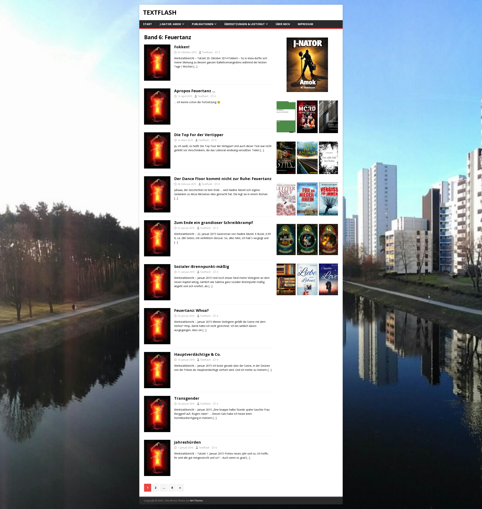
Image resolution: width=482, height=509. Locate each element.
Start (147, 24)
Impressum (305, 24)
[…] (195, 66)
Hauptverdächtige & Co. (197, 354)
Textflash (207, 52)
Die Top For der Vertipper (198, 134)
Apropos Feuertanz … (194, 90)
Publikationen (202, 24)
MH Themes (196, 500)
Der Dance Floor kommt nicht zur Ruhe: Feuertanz (223, 178)
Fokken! (181, 46)
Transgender (186, 398)
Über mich (283, 24)
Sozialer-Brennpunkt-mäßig (201, 266)
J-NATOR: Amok (170, 24)
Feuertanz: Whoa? (191, 310)
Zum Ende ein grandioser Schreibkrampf (213, 222)
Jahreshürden (187, 442)
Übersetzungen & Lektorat (244, 24)
